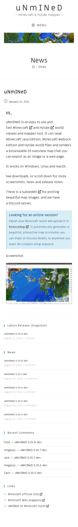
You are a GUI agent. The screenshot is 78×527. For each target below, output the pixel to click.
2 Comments (30, 378)
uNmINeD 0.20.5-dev (16, 401)
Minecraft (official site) (23, 494)
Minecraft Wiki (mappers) (24, 500)
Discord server (20, 203)
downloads (20, 176)
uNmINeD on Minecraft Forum (27, 506)
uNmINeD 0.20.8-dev (16, 333)
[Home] (33, 67)
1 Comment (29, 338)
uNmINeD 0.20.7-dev (15, 374)
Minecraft (20, 128)
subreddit (29, 192)
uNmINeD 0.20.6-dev (16, 387)
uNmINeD (40, 8)
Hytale (45, 128)
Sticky (42, 67)
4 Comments (30, 405)
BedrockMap (17, 227)
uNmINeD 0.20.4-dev (16, 414)
